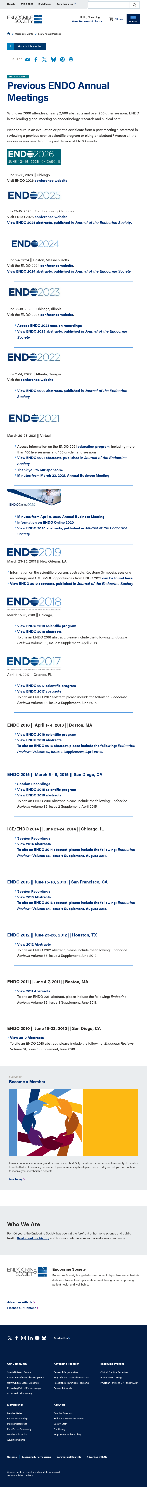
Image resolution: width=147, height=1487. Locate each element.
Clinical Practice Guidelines (114, 1372)
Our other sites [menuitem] (65, 4)
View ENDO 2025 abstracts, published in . (69, 222)
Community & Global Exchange (23, 1382)
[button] (134, 5)
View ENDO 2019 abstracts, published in (71, 583)
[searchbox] (108, 5)
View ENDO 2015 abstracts (39, 794)
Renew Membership (17, 1418)
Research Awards (63, 1388)
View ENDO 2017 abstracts (39, 691)
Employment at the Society (67, 1434)
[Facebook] (36, 59)
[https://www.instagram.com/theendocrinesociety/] (23, 1338)
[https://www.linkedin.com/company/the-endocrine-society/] (30, 1338)
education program (94, 446)
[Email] (27, 60)
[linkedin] (37, 1338)
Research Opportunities (66, 1372)
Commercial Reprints (68, 1457)
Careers (12, 1457)
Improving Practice (112, 1363)
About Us (59, 1404)
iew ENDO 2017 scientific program (48, 685)
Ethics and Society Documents (69, 1418)
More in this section (30, 46)
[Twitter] (44, 59)
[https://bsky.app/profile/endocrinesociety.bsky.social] (44, 1338)
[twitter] (10, 1338)
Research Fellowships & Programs (71, 1382)
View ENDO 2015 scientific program (46, 789)
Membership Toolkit (17, 1434)
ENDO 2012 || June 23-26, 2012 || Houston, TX (52, 935)
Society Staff (60, 1423)
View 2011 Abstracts (33, 990)
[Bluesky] (53, 59)
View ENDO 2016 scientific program (46, 734)
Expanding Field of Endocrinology (24, 1388)
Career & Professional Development (25, 1377)
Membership (15, 1404)
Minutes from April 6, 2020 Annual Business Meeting (61, 516)
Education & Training (111, 1377)
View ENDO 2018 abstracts (39, 631)
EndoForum (44, 4)
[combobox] (108, 5)
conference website (51, 180)
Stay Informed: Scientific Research (71, 1377)
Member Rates (14, 1413)
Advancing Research (66, 1363)
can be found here (117, 577)
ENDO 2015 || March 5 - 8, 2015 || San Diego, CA (55, 774)
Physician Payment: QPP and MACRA (119, 1382)
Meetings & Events (24, 33)
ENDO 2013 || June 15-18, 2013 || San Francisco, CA (57, 882)
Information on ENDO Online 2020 (45, 522)
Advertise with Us (16, 1439)
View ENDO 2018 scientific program (46, 625)
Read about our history (33, 1238)
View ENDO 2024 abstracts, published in (69, 271)
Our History (59, 1429)
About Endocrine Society (19, 1393)
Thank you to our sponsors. (40, 469)
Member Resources (17, 1423)
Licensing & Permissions (36, 1457)
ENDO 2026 (26, 4)
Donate (11, 4)
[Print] (71, 59)
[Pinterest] (62, 59)
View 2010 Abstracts (27, 1037)
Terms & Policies (15, 1475)
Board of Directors (63, 1413)
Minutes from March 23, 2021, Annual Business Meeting (63, 475)
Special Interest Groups (19, 1372)
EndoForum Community (19, 1429)
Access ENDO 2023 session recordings (49, 325)
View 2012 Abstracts (34, 944)
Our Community (17, 1363)
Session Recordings (33, 783)
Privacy (29, 1475)
